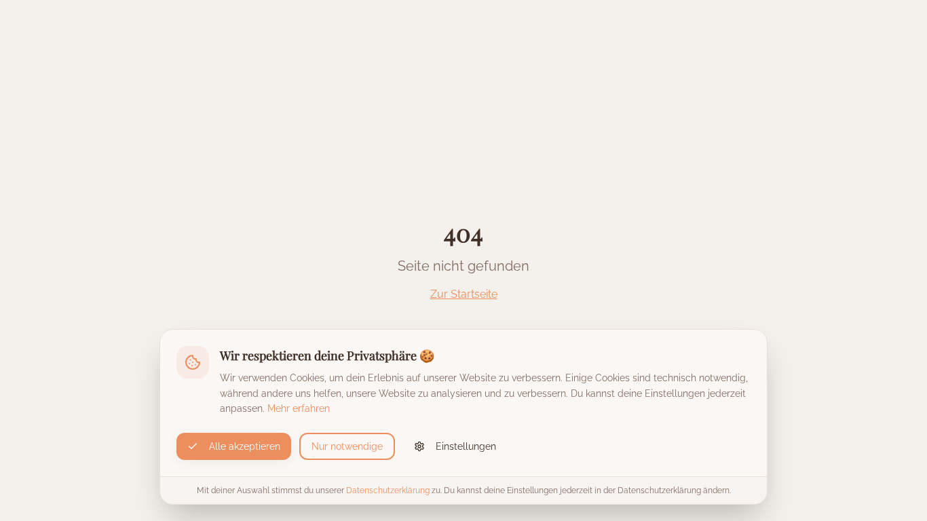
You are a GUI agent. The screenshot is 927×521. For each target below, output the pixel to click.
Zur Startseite (463, 294)
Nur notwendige (347, 446)
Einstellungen (466, 446)
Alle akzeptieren (244, 446)
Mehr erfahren (298, 408)
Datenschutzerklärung (388, 490)
